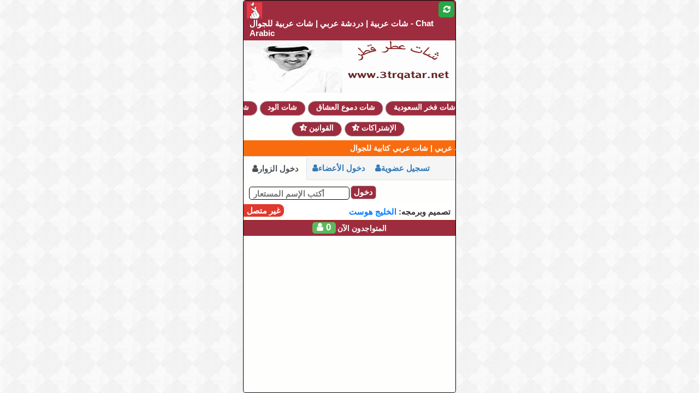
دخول (363, 191)
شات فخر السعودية (429, 107)
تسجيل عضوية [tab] (405, 167)
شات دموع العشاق (350, 107)
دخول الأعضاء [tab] (341, 167)
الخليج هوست (372, 211)
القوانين (320, 128)
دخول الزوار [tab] (278, 168)
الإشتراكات (377, 128)
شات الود (287, 107)
